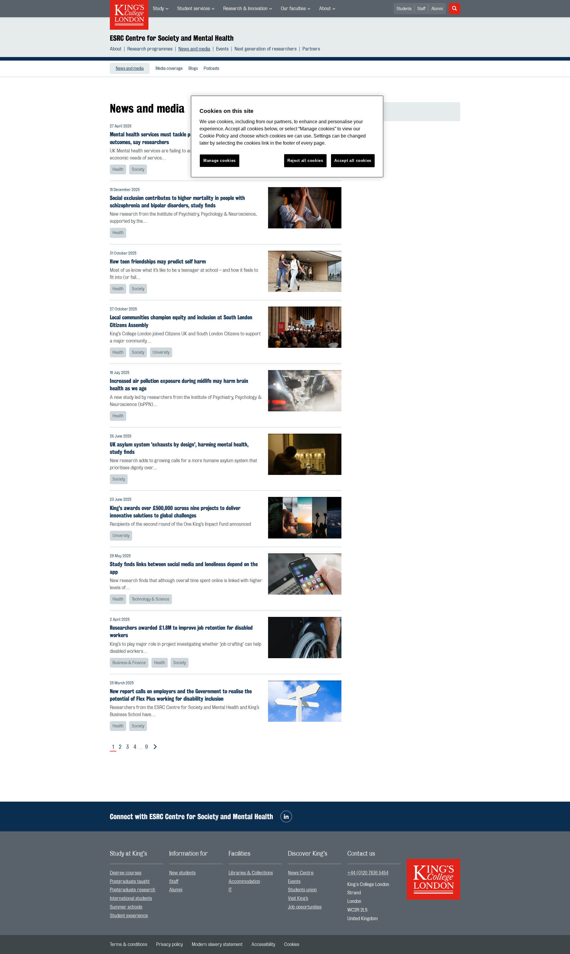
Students (404, 9)
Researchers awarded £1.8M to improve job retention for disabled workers (181, 631)
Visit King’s (298, 898)
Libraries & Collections (251, 873)
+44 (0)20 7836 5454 (367, 873)
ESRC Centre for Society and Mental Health (172, 38)
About (325, 8)
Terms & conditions (128, 944)
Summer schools (126, 907)
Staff (421, 9)
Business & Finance (129, 663)
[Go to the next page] (154, 747)
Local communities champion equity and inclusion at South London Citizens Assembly (181, 321)
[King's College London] (433, 874)
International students (131, 898)
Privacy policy (169, 944)
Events (222, 49)
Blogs (193, 69)
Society (138, 170)
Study (158, 8)
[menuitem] (160, 8)
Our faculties (293, 8)
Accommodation (244, 881)
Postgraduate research (132, 889)
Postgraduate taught (130, 881)
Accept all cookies (352, 160)
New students (182, 873)
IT (230, 889)
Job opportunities (305, 907)
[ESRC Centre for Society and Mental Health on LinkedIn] (286, 816)
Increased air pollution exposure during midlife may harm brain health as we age (179, 384)
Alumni (437, 9)
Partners (311, 49)
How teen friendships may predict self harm (158, 261)
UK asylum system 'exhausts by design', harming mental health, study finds (179, 448)
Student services (193, 8)
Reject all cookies (305, 160)
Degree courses (125, 873)
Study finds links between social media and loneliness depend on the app (184, 567)
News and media (194, 49)
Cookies (291, 944)
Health (118, 170)
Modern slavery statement (217, 944)
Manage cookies (219, 160)
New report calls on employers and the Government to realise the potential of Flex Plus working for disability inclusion (181, 695)
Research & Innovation (245, 8)
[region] (287, 136)
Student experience (129, 915)
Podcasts (211, 69)
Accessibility (263, 944)
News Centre (301, 873)
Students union (302, 889)
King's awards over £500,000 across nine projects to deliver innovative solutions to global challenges (175, 511)
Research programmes (149, 49)
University (161, 352)
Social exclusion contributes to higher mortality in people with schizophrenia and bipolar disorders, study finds (177, 201)
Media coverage (169, 69)
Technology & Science (150, 599)
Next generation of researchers (266, 49)
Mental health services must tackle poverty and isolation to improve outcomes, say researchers (184, 138)
